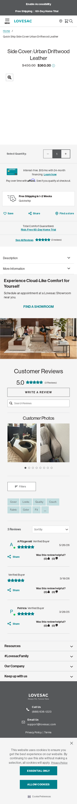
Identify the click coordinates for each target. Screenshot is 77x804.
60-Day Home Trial (46, 11)
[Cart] (66, 21)
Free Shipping (23, 11)
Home (6, 30)
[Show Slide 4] (37, 468)
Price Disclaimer (53, 65)
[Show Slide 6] (44, 468)
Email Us (33, 719)
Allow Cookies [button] (38, 784)
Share (36, 213)
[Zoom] (38, 106)
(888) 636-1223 (42, 711)
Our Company (14, 666)
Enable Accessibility (38, 4)
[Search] (71, 21)
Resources (12, 646)
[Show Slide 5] (40, 468)
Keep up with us (15, 676)
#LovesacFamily (16, 656)
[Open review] (22, 442)
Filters (22, 486)
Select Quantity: (17, 153)
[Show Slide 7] (48, 468)
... (45, 510)
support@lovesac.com (41, 724)
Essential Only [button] (38, 770)
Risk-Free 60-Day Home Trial (38, 229)
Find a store (67, 213)
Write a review (38, 392)
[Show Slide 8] (52, 468)
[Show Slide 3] (33, 468)
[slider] (38, 446)
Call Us (36, 707)
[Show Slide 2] (29, 468)
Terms (47, 732)
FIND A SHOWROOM (38, 307)
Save (10, 213)
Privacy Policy (59, 762)
